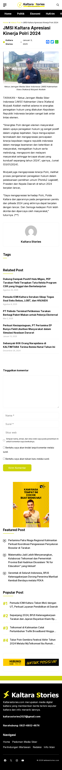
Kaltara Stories (31, 241)
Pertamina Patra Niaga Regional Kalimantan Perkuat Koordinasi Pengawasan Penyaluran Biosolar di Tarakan (33, 544)
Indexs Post (15, 22)
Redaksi (37, 747)
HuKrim (50, 13)
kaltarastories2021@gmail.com (21, 716)
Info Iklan (49, 747)
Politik (20, 13)
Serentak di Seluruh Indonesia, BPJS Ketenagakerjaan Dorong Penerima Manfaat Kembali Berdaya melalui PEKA (33, 576)
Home (8, 13)
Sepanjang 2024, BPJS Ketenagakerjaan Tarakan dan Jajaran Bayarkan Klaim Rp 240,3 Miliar (32, 619)
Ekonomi (35, 13)
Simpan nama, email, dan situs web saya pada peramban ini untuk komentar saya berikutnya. (32, 440)
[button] (58, 5)
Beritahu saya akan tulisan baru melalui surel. (28, 459)
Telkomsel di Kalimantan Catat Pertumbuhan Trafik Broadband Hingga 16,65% (32, 631)
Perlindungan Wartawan (17, 747)
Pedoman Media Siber (24, 741)
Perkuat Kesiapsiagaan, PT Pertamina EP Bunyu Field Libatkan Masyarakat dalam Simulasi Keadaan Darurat (27, 329)
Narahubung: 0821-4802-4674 (21, 725)
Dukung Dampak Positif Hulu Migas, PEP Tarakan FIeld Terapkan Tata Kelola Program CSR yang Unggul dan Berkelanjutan (29, 282)
